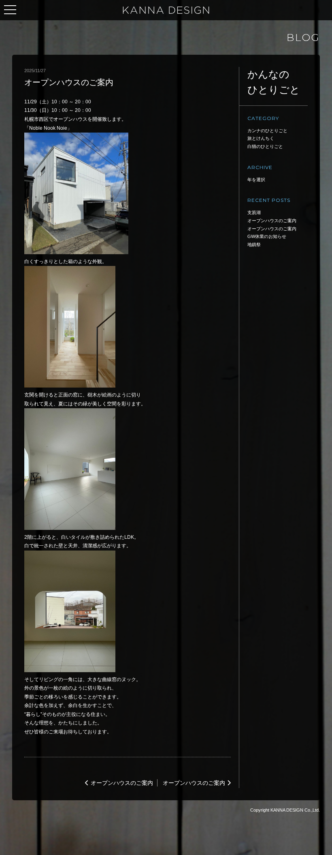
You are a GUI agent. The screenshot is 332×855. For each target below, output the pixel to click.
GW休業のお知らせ (266, 236)
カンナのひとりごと (267, 130)
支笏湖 (254, 212)
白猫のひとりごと (265, 146)
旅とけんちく (260, 138)
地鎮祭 (254, 244)
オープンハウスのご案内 (122, 782)
